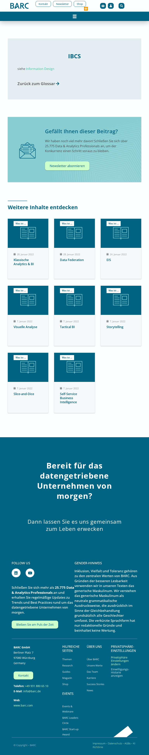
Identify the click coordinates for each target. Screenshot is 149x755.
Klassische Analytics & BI (24, 262)
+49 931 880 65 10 (36, 686)
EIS (109, 260)
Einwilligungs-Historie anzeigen (120, 672)
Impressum (99, 743)
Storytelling (115, 327)
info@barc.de (32, 691)
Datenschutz (115, 743)
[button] (121, 6)
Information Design (40, 68)
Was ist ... (21, 223)
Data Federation (72, 260)
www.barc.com (23, 705)
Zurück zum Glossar (36, 83)
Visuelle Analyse (25, 327)
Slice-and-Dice (24, 394)
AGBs (128, 743)
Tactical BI (67, 327)
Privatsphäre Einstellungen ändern (120, 661)
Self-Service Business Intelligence (68, 398)
